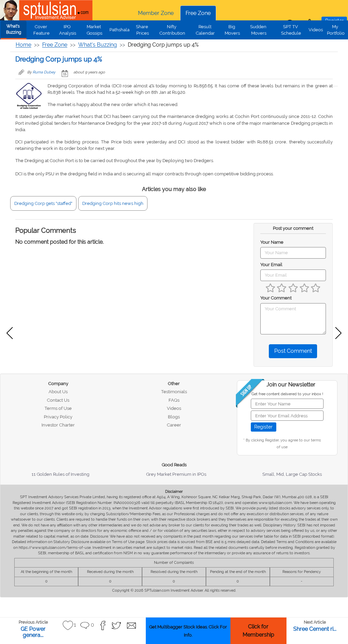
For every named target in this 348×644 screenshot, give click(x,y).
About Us (58, 391)
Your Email (271, 264)
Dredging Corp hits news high (112, 203)
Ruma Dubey (44, 72)
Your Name (271, 242)
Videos (316, 29)
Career (174, 425)
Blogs (174, 416)
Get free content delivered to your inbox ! (287, 394)
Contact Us (58, 400)
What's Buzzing (13, 29)
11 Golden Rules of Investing (60, 474)
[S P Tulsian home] (10, 10)
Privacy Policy (58, 416)
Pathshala (119, 29)
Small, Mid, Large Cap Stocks (292, 474)
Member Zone (156, 13)
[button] (68, 625)
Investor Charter (58, 425)
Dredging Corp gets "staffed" (43, 203)
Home (23, 44)
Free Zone (198, 13)
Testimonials (174, 391)
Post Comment (293, 351)
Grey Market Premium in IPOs (176, 474)
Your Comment (276, 297)
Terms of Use (58, 408)
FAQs (174, 400)
